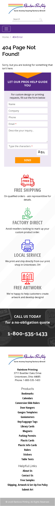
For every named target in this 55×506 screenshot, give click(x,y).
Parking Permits (27, 435)
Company (14, 110)
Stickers (27, 454)
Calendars (27, 398)
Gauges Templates (28, 412)
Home (5, 37)
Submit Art (27, 489)
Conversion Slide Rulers (27, 403)
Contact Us (27, 475)
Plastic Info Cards (27, 445)
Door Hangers (27, 407)
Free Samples (27, 480)
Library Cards (27, 426)
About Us (27, 470)
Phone (12, 117)
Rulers (27, 450)
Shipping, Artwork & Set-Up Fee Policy (27, 485)
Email (12, 124)
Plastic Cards (27, 440)
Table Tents (27, 459)
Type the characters (21, 146)
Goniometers (27, 417)
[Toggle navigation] (6, 29)
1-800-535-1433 (27, 333)
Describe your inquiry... (21, 130)
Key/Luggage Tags (28, 421)
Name (12, 104)
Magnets (27, 431)
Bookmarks (28, 393)
